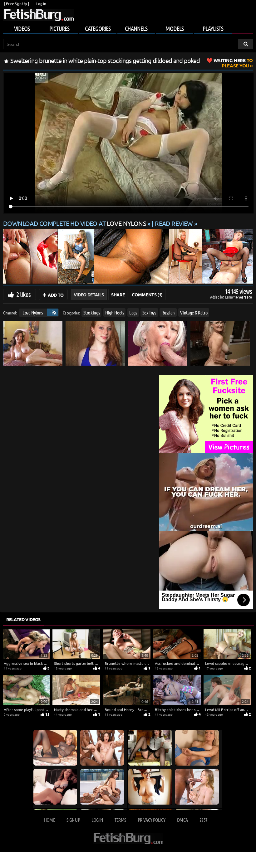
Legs (133, 312)
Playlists (213, 28)
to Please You (233, 63)
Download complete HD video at (74, 223)
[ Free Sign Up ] (16, 3)
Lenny (229, 296)
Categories (98, 28)
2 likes (23, 294)
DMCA (182, 820)
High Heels (114, 312)
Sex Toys (149, 312)
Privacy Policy (151, 820)
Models (174, 28)
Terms (120, 820)
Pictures (59, 28)
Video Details (89, 294)
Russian (168, 312)
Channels (136, 28)
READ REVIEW (174, 223)
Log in (41, 3)
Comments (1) (147, 294)
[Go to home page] (38, 15)
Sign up (73, 820)
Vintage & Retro (193, 312)
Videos (22, 28)
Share (118, 294)
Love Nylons (32, 312)
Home (49, 820)
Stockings (91, 312)
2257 (203, 820)
